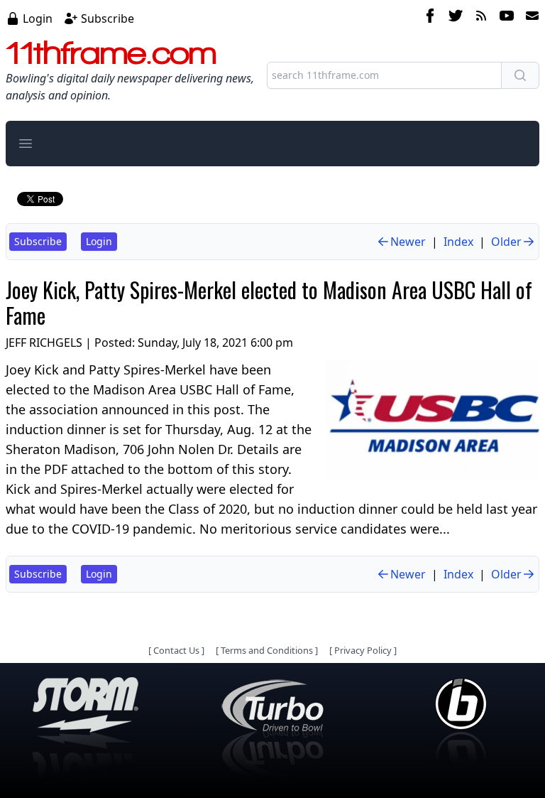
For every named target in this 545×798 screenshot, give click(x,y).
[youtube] (506, 18)
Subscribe (107, 18)
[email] (529, 18)
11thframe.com (111, 52)
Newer (408, 241)
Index (458, 241)
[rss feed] (481, 18)
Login (38, 18)
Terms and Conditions (267, 650)
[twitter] (455, 18)
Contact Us (176, 650)
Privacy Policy (363, 650)
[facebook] (430, 18)
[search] (520, 75)
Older (506, 241)
